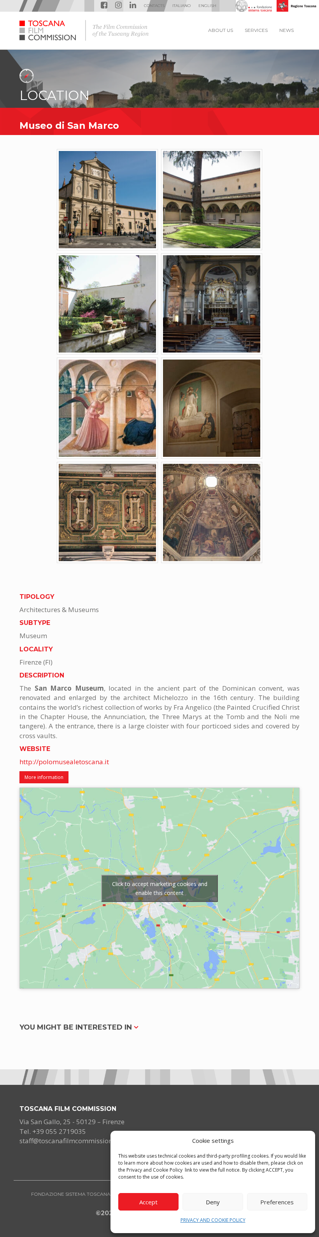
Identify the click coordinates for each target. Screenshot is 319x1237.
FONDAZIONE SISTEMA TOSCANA (70, 1194)
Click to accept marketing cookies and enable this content (159, 888)
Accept (148, 1202)
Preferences (277, 1202)
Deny (213, 1202)
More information (44, 777)
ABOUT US (220, 30)
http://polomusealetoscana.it (64, 761)
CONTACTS (154, 5)
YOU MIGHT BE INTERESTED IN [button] (76, 1027)
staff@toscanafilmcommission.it (68, 1140)
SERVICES (256, 30)
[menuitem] (181, 6)
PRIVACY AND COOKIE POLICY (213, 1220)
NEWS (286, 30)
